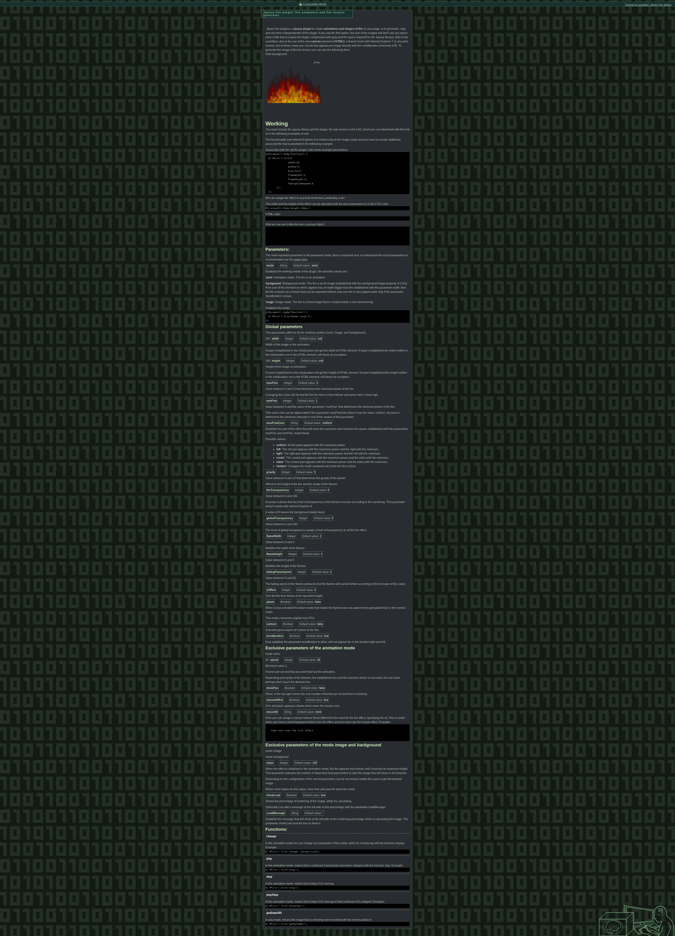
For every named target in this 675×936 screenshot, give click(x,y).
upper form (300, 259)
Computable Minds (315, 4)
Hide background (276, 54)
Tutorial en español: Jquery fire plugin (648, 4)
